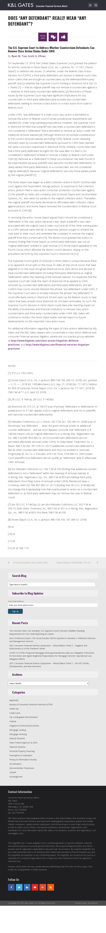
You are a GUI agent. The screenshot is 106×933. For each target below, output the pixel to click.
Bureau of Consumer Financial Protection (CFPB (30, 704)
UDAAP (12, 772)
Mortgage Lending (17, 730)
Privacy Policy (81, 903)
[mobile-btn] (90, 5)
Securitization (15, 764)
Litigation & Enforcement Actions (24, 725)
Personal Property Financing (22, 751)
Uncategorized (15, 776)
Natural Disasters (17, 738)
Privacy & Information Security (23, 759)
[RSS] (50, 887)
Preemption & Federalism (20, 755)
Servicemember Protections (21, 768)
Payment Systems (17, 747)
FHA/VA (12, 721)
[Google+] (42, 887)
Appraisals (13, 700)
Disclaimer (92, 903)
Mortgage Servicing (18, 734)
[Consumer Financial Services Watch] (37, 4)
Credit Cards (14, 713)
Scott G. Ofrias (37, 56)
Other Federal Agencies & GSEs (23, 742)
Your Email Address (16, 601)
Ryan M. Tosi (19, 56)
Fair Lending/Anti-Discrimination (23, 717)
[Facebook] (11, 887)
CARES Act (14, 708)
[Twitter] (19, 887)
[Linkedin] (27, 887)
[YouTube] (35, 887)
